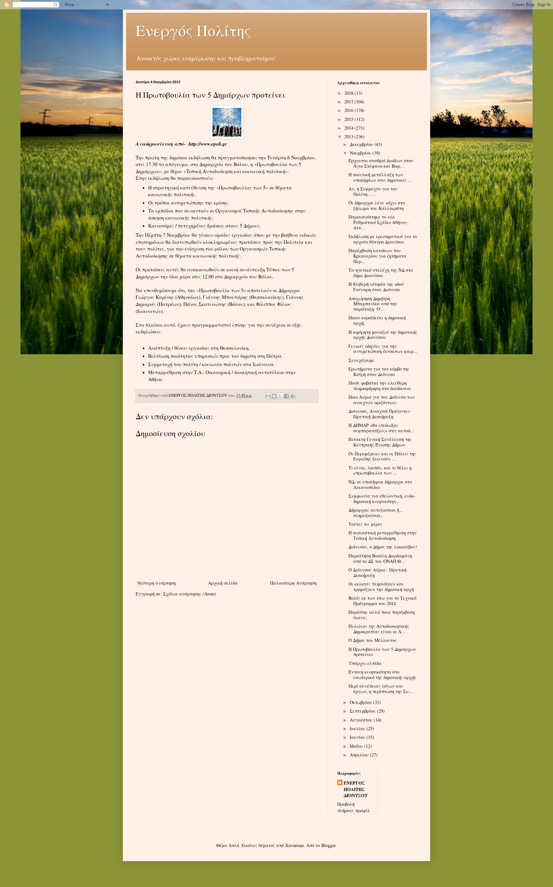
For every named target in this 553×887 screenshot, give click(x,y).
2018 (349, 93)
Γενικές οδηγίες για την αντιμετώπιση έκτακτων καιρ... (383, 349)
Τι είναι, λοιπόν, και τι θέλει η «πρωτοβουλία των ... (380, 470)
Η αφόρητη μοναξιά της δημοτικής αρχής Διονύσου (383, 334)
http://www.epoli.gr (207, 143)
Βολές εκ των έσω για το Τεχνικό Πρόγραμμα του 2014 (382, 600)
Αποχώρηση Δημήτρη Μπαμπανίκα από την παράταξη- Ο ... (373, 303)
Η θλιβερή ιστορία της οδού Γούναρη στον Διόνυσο (376, 286)
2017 (349, 102)
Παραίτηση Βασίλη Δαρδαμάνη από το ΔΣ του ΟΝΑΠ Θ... (380, 558)
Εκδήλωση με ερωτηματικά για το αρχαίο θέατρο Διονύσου (383, 239)
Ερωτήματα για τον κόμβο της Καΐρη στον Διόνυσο (379, 371)
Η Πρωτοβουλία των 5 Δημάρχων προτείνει (382, 652)
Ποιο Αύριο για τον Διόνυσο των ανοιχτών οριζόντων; (382, 399)
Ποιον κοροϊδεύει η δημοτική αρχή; (377, 320)
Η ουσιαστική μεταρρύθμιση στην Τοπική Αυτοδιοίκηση (383, 535)
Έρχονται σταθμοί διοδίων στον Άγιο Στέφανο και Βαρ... (381, 163)
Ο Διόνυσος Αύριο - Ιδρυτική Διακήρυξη (377, 572)
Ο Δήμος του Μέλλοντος (373, 640)
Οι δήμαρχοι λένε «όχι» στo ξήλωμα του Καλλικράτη (377, 205)
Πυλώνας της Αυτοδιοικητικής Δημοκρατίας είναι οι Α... (379, 629)
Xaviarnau (294, 845)
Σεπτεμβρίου (363, 711)
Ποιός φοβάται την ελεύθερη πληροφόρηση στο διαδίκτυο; (380, 385)
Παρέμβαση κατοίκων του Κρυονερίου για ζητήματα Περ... (377, 255)
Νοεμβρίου (361, 153)
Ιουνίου (358, 737)
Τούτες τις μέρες (365, 524)
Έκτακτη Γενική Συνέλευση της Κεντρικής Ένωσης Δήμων (380, 442)
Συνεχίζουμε (361, 360)
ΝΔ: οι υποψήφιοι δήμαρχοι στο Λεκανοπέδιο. (380, 484)
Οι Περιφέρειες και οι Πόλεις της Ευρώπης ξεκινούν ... (382, 456)
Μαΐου (357, 746)
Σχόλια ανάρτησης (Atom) (189, 594)
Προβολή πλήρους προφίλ (353, 807)
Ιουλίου (358, 728)
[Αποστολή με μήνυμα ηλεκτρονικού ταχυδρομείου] (268, 396)
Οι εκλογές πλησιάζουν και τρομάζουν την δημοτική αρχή (381, 586)
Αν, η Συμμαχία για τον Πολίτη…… (373, 191)
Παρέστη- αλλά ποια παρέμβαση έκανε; (382, 614)
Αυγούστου (362, 720)
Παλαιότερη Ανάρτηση (293, 583)
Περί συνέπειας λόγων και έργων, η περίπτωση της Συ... (381, 688)
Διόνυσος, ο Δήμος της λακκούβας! (383, 547)
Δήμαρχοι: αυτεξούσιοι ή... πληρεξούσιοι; (376, 512)
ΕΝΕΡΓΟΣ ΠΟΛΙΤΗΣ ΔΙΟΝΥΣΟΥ (356, 789)
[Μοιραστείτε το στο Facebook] (286, 396)
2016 (349, 110)
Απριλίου (360, 755)
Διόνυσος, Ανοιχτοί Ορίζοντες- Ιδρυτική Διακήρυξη (380, 414)
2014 (349, 128)
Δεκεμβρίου (362, 144)
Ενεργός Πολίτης (193, 30)
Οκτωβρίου (361, 702)
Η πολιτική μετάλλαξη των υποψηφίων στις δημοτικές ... (380, 177)
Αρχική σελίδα (223, 583)
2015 (349, 119)
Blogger (328, 845)
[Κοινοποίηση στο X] (280, 396)
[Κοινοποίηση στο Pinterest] (292, 396)
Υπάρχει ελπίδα (365, 663)
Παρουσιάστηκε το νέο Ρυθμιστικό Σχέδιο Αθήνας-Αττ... (379, 222)
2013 (349, 136)
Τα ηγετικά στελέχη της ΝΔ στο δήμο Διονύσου (381, 272)
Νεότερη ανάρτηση (156, 583)
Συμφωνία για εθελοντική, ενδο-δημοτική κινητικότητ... (382, 498)
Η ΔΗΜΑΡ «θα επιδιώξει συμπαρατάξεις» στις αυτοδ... (381, 428)
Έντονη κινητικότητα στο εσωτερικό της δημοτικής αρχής (382, 674)
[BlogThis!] (274, 396)
